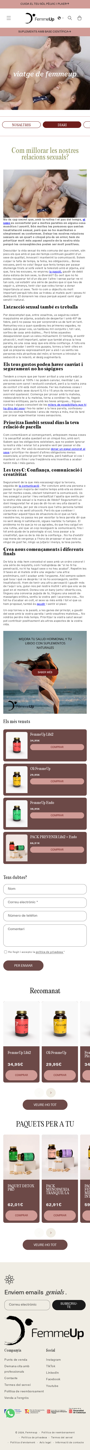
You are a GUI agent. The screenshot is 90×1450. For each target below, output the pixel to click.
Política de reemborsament (24, 1391)
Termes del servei (17, 1384)
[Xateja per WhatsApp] (10, 1413)
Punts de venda (15, 1359)
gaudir (41, 604)
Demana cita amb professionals (16, 1369)
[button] (9, 18)
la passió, (55, 271)
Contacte (11, 1378)
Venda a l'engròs (16, 1397)
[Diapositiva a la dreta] (51, 1092)
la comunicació (29, 485)
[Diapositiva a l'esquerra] (39, 1092)
